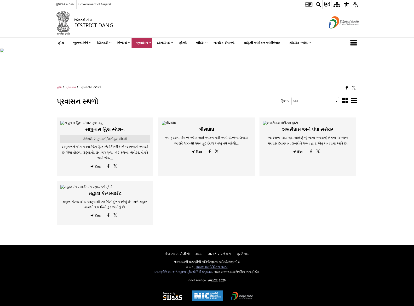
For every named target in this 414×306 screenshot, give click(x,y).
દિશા (97, 166)
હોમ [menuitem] (61, 42)
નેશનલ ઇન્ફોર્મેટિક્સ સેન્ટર (212, 267)
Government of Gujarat (94, 4)
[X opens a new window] (115, 167)
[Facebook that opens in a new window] (347, 88)
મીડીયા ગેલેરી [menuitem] (298, 42)
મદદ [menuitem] (199, 253)
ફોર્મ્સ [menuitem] (183, 42)
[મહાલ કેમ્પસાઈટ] (105, 187)
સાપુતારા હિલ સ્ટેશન (105, 129)
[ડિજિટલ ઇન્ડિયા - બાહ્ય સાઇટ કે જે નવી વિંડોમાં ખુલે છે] (338, 32)
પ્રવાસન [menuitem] (142, 42)
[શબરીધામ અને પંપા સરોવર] (307, 123)
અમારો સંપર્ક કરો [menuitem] (219, 253)
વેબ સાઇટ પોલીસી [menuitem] (177, 253)
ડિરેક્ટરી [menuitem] (102, 42)
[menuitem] (308, 4)
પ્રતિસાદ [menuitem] (243, 253)
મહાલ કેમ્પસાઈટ (105, 193)
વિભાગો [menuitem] (122, 42)
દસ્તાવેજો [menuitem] (163, 42)
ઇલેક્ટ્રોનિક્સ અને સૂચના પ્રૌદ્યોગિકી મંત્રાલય (183, 272)
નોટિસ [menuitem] (200, 42)
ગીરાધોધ (206, 129)
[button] (354, 43)
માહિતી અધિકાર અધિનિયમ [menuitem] (262, 42)
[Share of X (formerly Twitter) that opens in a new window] (354, 88)
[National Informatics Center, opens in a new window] (207, 296)
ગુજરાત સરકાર (65, 4)
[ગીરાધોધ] (206, 123)
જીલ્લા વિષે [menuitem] (80, 42)
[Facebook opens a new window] (108, 167)
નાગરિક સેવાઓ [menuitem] (224, 42)
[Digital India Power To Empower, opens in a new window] (242, 296)
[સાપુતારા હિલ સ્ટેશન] (105, 123)
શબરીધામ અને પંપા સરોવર (307, 129)
